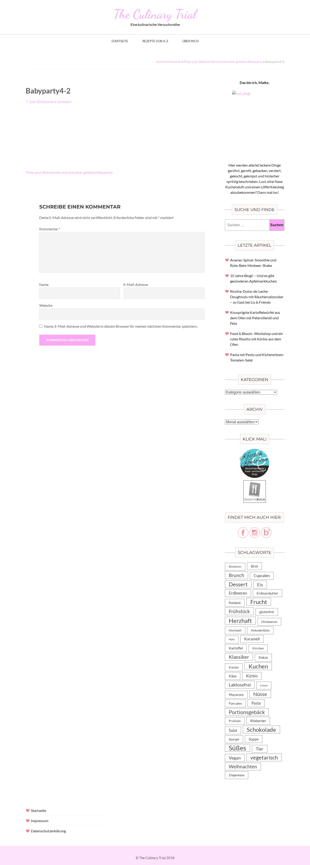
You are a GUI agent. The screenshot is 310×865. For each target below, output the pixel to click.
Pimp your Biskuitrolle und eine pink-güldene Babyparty (223, 62)
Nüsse (260, 694)
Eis (260, 584)
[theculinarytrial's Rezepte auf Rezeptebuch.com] (254, 483)
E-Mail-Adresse (135, 284)
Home (160, 62)
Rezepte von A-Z (155, 41)
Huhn (232, 639)
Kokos (263, 657)
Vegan (235, 757)
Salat (233, 730)
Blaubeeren (235, 566)
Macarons (236, 695)
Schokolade (261, 729)
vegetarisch (264, 757)
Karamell (252, 638)
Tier (259, 748)
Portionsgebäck (247, 712)
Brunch (236, 575)
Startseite (119, 41)
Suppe (253, 739)
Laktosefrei (240, 684)
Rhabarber (258, 721)
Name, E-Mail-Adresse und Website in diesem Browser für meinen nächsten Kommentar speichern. (121, 326)
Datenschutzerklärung (48, 831)
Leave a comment (57, 101)
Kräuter (234, 667)
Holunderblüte (260, 630)
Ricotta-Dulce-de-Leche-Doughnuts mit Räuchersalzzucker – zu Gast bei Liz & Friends (256, 296)
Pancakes (235, 703)
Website (45, 305)
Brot (254, 566)
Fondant (235, 603)
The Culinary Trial (155, 14)
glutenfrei (266, 612)
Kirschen (258, 648)
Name (44, 284)
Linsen (264, 685)
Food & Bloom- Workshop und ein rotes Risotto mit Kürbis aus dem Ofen (256, 338)
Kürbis (252, 675)
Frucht (258, 601)
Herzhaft (240, 620)
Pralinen (235, 721)
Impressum (39, 820)
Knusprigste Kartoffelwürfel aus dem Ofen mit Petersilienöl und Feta (255, 317)
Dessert (238, 584)
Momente (174, 62)
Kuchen (258, 666)
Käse (232, 676)
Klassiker (239, 657)
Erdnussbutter (267, 593)
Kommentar (49, 229)
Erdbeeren (238, 593)
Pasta (256, 703)
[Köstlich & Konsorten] (254, 451)
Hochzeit (235, 630)
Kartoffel (236, 648)
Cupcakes (262, 575)
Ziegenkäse (236, 775)
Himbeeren (269, 622)
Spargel (234, 739)
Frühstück (239, 611)
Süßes (237, 748)
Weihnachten (243, 766)
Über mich (190, 41)
